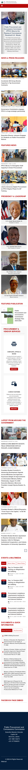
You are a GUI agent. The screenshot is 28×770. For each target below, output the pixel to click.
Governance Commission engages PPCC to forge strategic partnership (13, 109)
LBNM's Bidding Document (11, 635)
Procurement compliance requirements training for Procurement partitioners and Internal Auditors (16, 595)
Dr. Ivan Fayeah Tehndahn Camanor (14, 294)
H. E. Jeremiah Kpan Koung (14, 245)
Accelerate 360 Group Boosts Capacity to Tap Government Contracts (11, 82)
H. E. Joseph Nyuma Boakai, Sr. (14, 220)
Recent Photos (21, 562)
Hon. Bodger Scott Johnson (14, 271)
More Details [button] (14, 368)
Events (3, 562)
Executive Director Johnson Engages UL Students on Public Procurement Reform (13, 136)
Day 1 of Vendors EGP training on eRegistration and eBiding (16, 581)
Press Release (20, 77)
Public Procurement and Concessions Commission (11, 2)
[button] (3, 32)
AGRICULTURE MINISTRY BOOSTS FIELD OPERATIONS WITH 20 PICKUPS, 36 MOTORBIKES (12, 445)
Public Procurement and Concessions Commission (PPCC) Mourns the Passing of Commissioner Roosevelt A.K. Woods (14, 32)
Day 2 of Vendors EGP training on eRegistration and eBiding (16, 568)
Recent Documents (6, 629)
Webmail (4, 760)
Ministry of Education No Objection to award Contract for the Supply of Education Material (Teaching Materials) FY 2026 (14, 641)
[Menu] (2, 5)
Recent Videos (11, 562)
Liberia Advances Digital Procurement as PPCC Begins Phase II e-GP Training (13, 188)
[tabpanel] (14, 592)
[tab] (3, 562)
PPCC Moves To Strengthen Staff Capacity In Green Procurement (12, 166)
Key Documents (18, 629)
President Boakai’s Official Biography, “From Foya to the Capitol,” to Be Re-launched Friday (13, 510)
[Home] (3, 2)
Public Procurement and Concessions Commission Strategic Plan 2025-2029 (20, 315)
